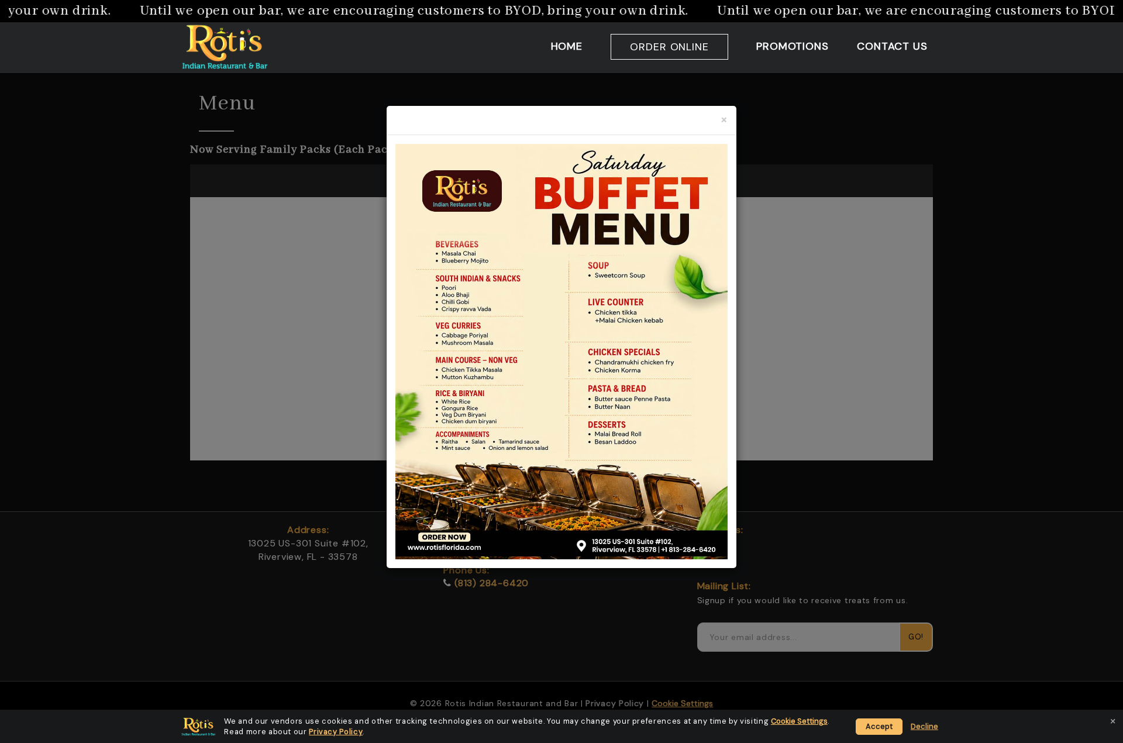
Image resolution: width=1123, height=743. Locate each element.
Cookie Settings (799, 721)
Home (567, 46)
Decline (924, 726)
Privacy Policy (336, 732)
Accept (879, 726)
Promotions (792, 46)
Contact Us (892, 46)
